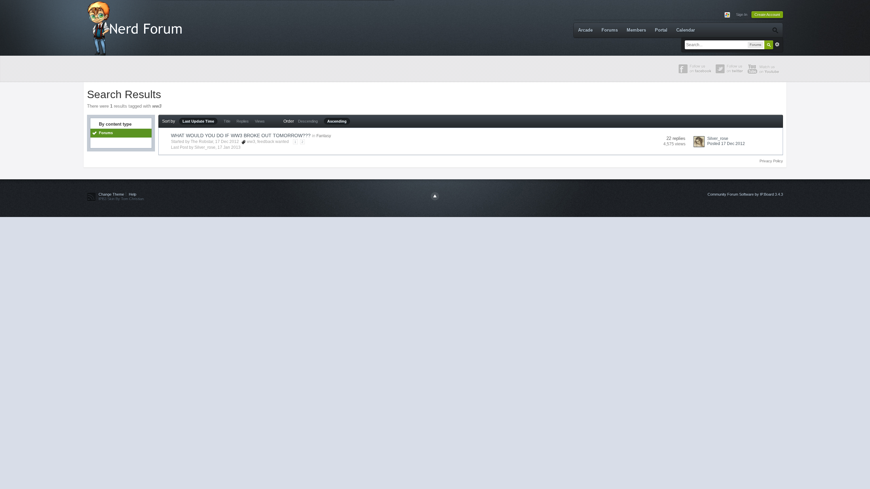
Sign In (741, 15)
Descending (308, 121)
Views (260, 121)
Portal (661, 30)
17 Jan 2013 (229, 147)
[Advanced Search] (775, 30)
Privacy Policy (771, 161)
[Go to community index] (136, 27)
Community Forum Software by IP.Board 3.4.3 (745, 194)
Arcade (585, 30)
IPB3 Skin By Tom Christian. (122, 199)
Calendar (685, 30)
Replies (243, 121)
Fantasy (323, 135)
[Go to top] (435, 196)
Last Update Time (198, 121)
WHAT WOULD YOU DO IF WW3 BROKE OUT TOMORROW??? (241, 135)
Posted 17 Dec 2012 (726, 143)
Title (227, 121)
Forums (610, 30)
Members (636, 30)
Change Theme (111, 194)
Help (132, 194)
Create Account (767, 15)
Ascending (337, 121)
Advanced (777, 44)
